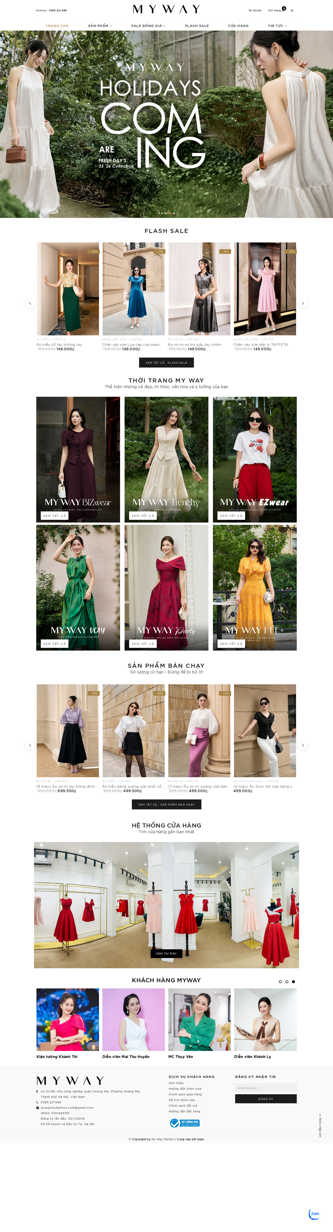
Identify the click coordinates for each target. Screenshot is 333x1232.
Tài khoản (255, 10)
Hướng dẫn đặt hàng (184, 1111)
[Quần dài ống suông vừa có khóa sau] (199, 738)
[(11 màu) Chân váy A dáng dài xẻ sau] (265, 738)
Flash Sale (197, 25)
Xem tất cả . (166, 362)
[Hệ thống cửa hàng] (166, 905)
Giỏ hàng (276, 10)
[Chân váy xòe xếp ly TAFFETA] (133, 296)
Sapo (200, 1139)
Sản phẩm (99, 25)
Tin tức (276, 25)
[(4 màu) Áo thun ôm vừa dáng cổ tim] (133, 738)
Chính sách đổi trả (183, 1105)
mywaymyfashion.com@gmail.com (67, 1107)
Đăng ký (265, 1098)
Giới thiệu (176, 1082)
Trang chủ (57, 25)
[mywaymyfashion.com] (166, 124)
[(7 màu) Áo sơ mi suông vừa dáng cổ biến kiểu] (68, 738)
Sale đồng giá (147, 25)
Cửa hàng (238, 25)
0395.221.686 (58, 10)
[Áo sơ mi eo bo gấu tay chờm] (68, 296)
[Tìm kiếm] (292, 10)
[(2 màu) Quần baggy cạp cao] (265, 296)
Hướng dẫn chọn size (185, 1088)
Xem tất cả (54, 515)
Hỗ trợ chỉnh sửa (182, 1099)
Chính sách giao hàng (185, 1094)
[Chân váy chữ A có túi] (199, 296)
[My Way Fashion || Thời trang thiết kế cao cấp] (166, 9)
